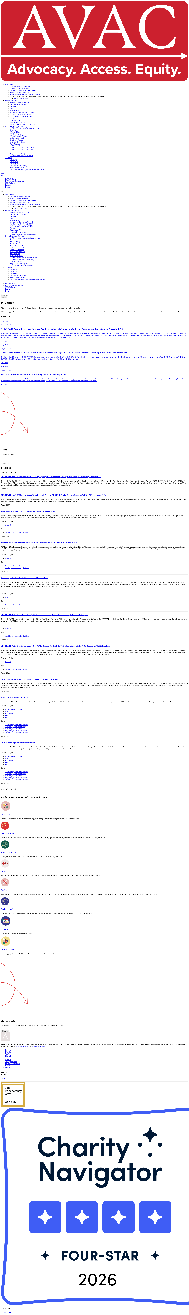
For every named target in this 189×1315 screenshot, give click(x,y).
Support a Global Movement (19, 88)
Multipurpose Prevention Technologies (23, 112)
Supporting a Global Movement (16, 731)
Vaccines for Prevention (18, 122)
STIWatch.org (10, 183)
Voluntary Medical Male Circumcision (23, 124)
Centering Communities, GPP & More (23, 90)
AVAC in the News (16, 146)
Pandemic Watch (7, 909)
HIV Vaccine (9, 713)
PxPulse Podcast (15, 134)
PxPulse (4, 871)
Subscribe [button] (4, 1029)
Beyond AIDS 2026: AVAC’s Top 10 (14, 697)
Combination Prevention (18, 104)
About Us (8, 158)
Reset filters (5, 463)
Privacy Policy (6, 1312)
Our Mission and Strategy (18, 166)
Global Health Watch (17, 138)
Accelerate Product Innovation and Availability (26, 94)
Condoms (13, 106)
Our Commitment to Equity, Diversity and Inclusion (27, 170)
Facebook (8, 1050)
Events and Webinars (17, 140)
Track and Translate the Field (20, 87)
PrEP (7, 717)
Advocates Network (8, 833)
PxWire (4, 890)
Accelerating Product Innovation (16, 725)
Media (7, 1068)
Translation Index (16, 152)
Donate (7, 187)
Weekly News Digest (8, 852)
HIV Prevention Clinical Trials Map (22, 150)
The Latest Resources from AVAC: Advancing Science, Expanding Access (28, 511)
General (8, 525)
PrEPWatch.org (10, 179)
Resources (13, 130)
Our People (14, 160)
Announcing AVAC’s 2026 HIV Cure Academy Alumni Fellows (24, 578)
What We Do (9, 85)
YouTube (8, 1054)
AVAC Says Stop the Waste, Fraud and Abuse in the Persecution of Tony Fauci (30, 679)
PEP (6, 715)
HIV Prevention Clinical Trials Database (24, 148)
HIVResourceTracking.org (14, 181)
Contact (8, 1060)
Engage (7, 185)
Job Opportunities (11, 1062)
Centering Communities (13, 566)
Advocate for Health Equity (19, 92)
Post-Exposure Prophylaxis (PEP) (21, 114)
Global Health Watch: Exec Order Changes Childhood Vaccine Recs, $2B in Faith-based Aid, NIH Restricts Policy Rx (44, 615)
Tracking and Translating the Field (17, 532)
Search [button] (3, 173)
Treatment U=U (15, 120)
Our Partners (14, 162)
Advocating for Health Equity (15, 727)
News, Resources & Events (14, 126)
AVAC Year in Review (17, 168)
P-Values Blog (15, 132)
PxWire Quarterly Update (18, 136)
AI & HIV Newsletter (17, 142)
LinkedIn (8, 1056)
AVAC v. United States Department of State (25, 128)
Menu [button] (3, 175)
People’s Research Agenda (19, 154)
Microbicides (14, 110)
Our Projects (14, 164)
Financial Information (12, 1064)
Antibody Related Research (19, 102)
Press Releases (15, 144)
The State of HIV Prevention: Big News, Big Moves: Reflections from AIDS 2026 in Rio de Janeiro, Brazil (40, 543)
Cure (11, 108)
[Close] (2, 191)
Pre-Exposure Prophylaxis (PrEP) (21, 116)
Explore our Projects (21, 98)
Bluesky (8, 1052)
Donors (7, 1066)
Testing (12, 118)
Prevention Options (12, 100)
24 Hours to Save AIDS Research (21, 156)
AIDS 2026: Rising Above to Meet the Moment (18, 743)
